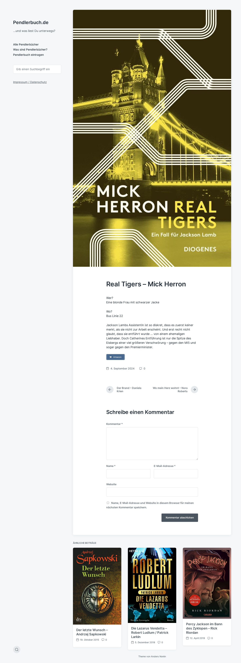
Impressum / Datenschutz (30, 82)
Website (111, 484)
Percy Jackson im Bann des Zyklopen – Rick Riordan (204, 628)
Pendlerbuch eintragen (28, 54)
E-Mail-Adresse (165, 466)
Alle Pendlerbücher (26, 44)
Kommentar (114, 424)
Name (111, 466)
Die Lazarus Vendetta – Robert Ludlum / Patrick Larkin (149, 632)
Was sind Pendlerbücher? (30, 49)
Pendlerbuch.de (31, 22)
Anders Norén (158, 656)
